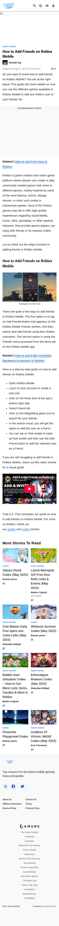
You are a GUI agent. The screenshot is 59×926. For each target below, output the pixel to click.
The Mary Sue (30, 880)
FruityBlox (29, 889)
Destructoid (29, 863)
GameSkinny (29, 872)
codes (26, 529)
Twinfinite (29, 836)
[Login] (53, 6)
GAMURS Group (49, 906)
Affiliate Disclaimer (12, 804)
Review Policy (9, 808)
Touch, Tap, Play (29, 885)
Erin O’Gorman (39, 745)
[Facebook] (14, 786)
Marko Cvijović (39, 592)
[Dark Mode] (41, 6)
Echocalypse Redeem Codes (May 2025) (41, 679)
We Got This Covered (29, 858)
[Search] (34, 6)
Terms (28, 804)
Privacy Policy (32, 808)
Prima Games (29, 850)
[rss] (6, 786)
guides (11, 529)
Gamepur (29, 841)
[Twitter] (23, 786)
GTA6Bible (29, 898)
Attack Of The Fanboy (29, 845)
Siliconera (29, 854)
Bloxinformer (29, 894)
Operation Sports (29, 876)
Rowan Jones (10, 579)
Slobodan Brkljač (12, 644)
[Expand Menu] (47, 6)
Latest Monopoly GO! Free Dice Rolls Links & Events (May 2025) (42, 579)
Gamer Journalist (29, 867)
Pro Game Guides (29, 832)
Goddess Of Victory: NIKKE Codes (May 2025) (43, 736)
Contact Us (30, 799)
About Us (7, 799)
